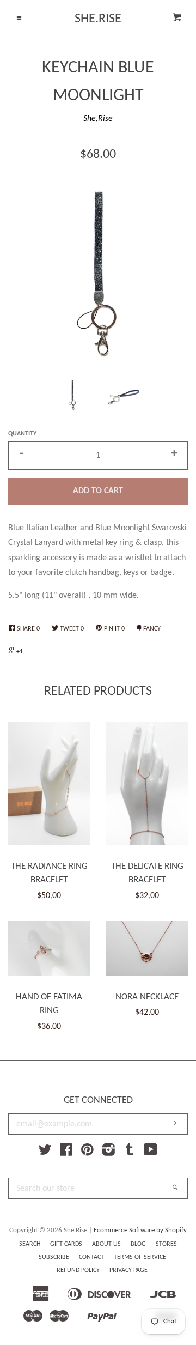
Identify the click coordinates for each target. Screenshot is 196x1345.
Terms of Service (140, 1257)
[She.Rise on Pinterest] (87, 1152)
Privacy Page (128, 1270)
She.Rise (98, 19)
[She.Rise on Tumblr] (129, 1152)
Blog (138, 1244)
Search (29, 1244)
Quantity (22, 434)
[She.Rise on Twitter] (45, 1152)
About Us (106, 1244)
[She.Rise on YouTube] (150, 1152)
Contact (91, 1257)
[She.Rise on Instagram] (108, 1152)
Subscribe (54, 1257)
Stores (166, 1244)
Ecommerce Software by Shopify (140, 1230)
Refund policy (78, 1270)
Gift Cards (66, 1244)
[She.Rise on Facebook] (66, 1152)
